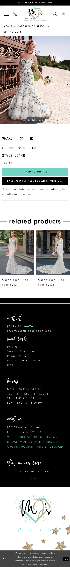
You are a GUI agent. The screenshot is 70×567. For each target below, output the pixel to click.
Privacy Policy (17, 356)
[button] (6, 13)
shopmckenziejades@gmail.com (29, 330)
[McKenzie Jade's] (35, 14)
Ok (66, 559)
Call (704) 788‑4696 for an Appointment (35, 181)
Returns (12, 346)
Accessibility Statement (23, 360)
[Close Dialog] (3, 559)
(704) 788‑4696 (20, 326)
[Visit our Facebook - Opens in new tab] (10, 529)
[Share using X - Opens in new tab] (22, 138)
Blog (10, 365)
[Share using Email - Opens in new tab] (31, 138)
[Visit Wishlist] (63, 14)
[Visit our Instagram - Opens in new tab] (19, 529)
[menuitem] (6, 13)
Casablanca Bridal (31, 26)
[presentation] (17, 252)
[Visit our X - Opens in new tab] (49, 529)
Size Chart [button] (10, 163)
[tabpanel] (35, 80)
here (45, 564)
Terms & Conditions (21, 351)
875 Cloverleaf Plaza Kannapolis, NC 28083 (36, 437)
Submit (35, 478)
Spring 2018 (13, 31)
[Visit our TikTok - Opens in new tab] (59, 529)
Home (8, 26)
